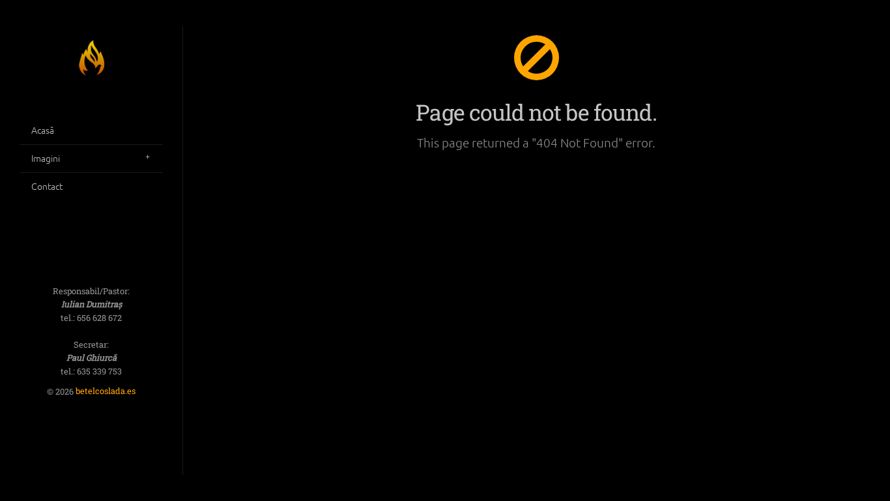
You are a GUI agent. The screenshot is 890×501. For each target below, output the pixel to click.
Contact (47, 185)
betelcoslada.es (106, 391)
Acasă (42, 129)
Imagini (45, 157)
